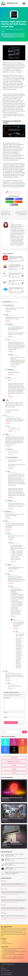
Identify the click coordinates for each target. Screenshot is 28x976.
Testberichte (14, 757)
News (20, 191)
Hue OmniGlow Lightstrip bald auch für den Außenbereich (12, 798)
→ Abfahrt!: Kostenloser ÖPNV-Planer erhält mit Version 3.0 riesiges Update (14, 886)
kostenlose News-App (15, 934)
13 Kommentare (17, 284)
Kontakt (14, 769)
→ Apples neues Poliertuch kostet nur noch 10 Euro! (10, 894)
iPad (13, 191)
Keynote (11, 193)
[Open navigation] (24, 3)
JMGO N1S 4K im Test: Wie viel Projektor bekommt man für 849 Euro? (16, 859)
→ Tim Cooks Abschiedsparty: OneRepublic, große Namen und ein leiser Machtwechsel (13, 919)
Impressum (4, 942)
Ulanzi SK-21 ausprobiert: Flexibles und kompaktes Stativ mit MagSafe (15, 864)
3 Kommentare (16, 277)
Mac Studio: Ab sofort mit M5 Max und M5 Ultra (12, 958)
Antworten (8, 311)
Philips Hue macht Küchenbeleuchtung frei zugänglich (12, 845)
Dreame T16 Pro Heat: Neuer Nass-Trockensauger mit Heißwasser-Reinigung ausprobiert (15, 873)
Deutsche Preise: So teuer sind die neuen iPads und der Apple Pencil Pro (21, 213)
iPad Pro (20, 193)
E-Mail (5, 717)
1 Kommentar (15, 269)
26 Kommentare (10, 36)
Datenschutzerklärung (7, 943)
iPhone (10, 191)
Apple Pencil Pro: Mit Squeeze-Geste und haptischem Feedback (6, 213)
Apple (8, 193)
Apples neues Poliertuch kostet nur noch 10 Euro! (13, 957)
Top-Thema (16, 191)
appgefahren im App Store (14, 761)
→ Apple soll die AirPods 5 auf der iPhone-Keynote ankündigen (11, 910)
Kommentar (7, 697)
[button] (10, 199)
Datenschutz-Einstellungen (6, 974)
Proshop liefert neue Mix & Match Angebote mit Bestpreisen (13, 819)
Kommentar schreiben (16, 261)
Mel (4, 36)
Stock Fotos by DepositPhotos (7, 972)
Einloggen (13, 765)
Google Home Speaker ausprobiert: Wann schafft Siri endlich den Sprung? (15, 868)
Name (5, 712)
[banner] (9, 3)
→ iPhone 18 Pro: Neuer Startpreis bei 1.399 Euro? (9, 902)
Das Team (14, 772)
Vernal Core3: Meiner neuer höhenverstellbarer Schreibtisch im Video (14, 855)
